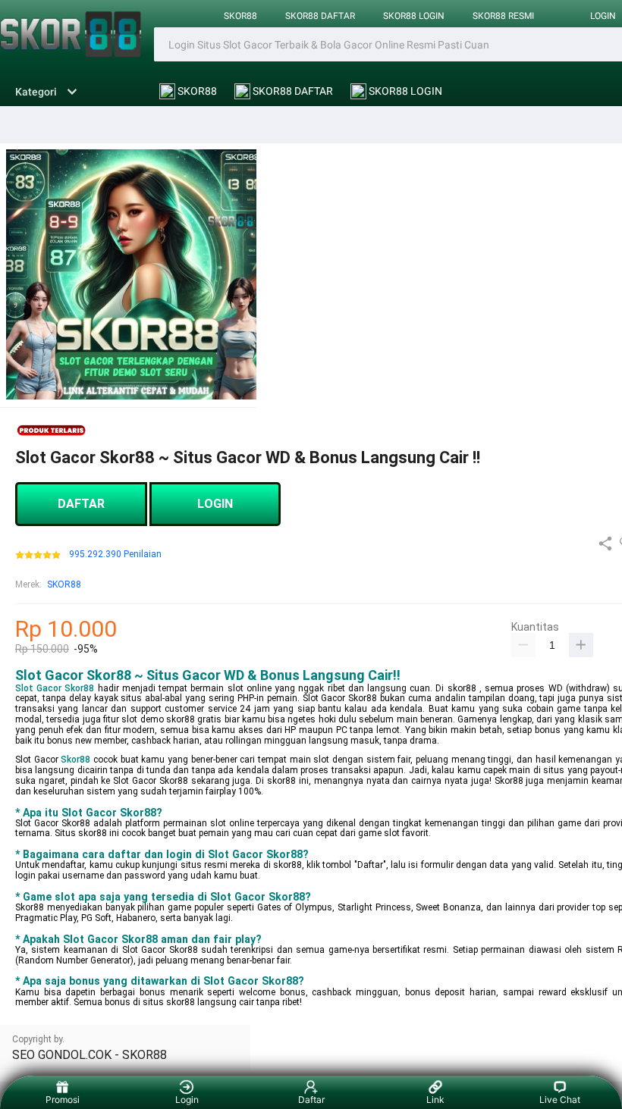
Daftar (311, 1099)
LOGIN (215, 504)
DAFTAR (81, 504)
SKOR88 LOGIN (414, 16)
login (603, 16)
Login (187, 1099)
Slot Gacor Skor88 (54, 688)
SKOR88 (240, 16)
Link (435, 1099)
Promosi (63, 1099)
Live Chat (559, 1099)
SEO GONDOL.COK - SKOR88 (89, 1055)
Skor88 (75, 759)
